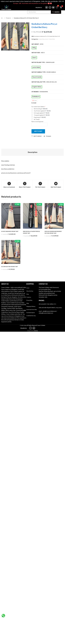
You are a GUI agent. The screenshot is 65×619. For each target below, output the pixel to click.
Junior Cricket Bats (50, 39)
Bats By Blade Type (38, 62)
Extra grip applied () (41, 113)
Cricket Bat (41, 39)
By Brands (35, 91)
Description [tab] (32, 152)
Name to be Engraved (37, 121)
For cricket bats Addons (38, 106)
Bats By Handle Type (39, 72)
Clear (35, 100)
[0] (57, 7)
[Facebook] (46, 7)
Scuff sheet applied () (42, 111)
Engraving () (40, 117)
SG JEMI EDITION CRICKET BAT (9, 266)
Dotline (36, 330)
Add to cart (38, 131)
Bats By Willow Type (38, 82)
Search (56, 12)
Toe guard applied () (42, 115)
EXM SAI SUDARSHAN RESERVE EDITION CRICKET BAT (53, 232)
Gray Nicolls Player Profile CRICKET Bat (31, 232)
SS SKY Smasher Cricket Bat (9, 231)
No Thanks (37, 119)
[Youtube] (53, 7)
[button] (36, 136)
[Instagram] (50, 7)
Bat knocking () (40, 109)
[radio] (34, 48)
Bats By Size (36, 52)
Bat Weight (35, 44)
